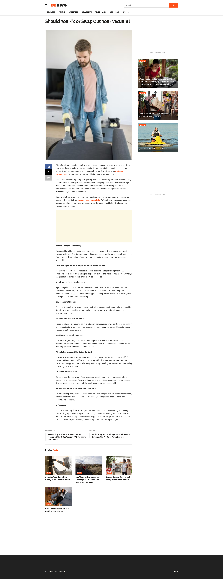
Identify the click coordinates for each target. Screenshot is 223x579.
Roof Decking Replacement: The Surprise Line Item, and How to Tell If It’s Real (87, 479)
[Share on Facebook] (48, 166)
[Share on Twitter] (48, 172)
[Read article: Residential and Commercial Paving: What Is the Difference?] (119, 465)
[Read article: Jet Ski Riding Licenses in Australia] (158, 137)
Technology (100, 12)
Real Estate (87, 12)
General (142, 61)
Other (125, 12)
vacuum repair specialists (89, 200)
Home (49, 472)
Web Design (115, 12)
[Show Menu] (46, 5)
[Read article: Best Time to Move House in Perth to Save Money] (58, 496)
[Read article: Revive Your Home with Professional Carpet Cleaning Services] (158, 105)
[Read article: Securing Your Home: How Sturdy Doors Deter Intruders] (58, 465)
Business (51, 12)
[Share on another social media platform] (48, 178)
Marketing (73, 12)
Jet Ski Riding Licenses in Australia (154, 148)
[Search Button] (173, 5)
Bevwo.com (53, 571)
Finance (62, 12)
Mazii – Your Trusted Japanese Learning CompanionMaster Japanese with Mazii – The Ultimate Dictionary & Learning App (157, 82)
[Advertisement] (94, 226)
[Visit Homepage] (59, 5)
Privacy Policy (63, 571)
